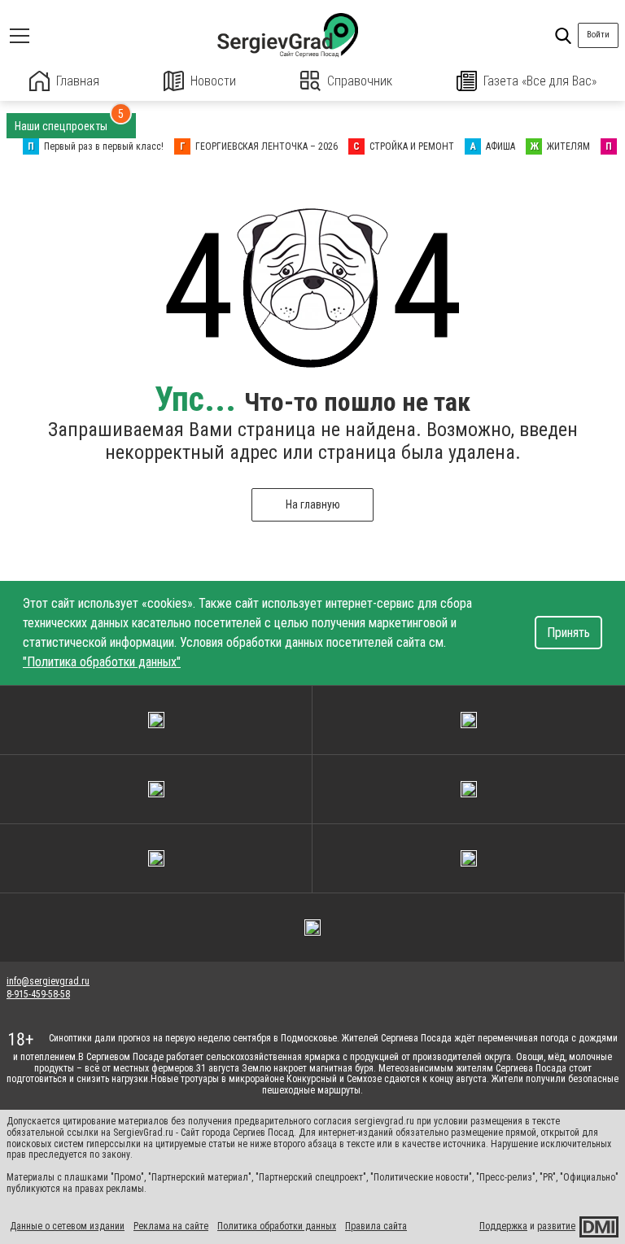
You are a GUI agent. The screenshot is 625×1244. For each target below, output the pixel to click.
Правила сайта (376, 1226)
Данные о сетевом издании (67, 1226)
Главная (77, 81)
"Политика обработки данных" (102, 662)
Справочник (359, 81)
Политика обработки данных (276, 1226)
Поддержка (503, 1226)
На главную (313, 504)
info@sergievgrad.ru (48, 981)
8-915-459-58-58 (38, 994)
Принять (568, 632)
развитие (556, 1226)
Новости (213, 81)
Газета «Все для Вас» (540, 81)
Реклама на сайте (170, 1226)
